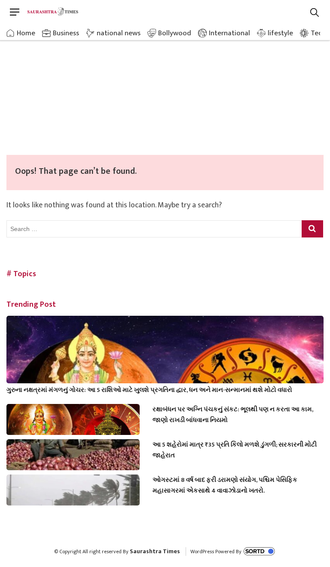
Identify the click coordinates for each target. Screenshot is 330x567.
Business (66, 33)
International (229, 33)
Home (26, 33)
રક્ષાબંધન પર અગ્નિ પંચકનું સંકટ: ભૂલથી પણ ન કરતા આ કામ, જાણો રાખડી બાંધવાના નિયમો (233, 414)
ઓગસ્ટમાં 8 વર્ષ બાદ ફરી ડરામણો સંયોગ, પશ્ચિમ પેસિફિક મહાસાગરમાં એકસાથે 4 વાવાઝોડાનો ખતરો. (225, 485)
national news (119, 33)
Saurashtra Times (155, 551)
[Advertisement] (165, 90)
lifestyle (280, 33)
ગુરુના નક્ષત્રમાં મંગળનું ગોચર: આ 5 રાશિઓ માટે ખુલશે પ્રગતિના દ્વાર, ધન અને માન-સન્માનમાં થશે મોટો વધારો (149, 390)
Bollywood (174, 33)
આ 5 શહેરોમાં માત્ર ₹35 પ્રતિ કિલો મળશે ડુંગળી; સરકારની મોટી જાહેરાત (235, 450)
